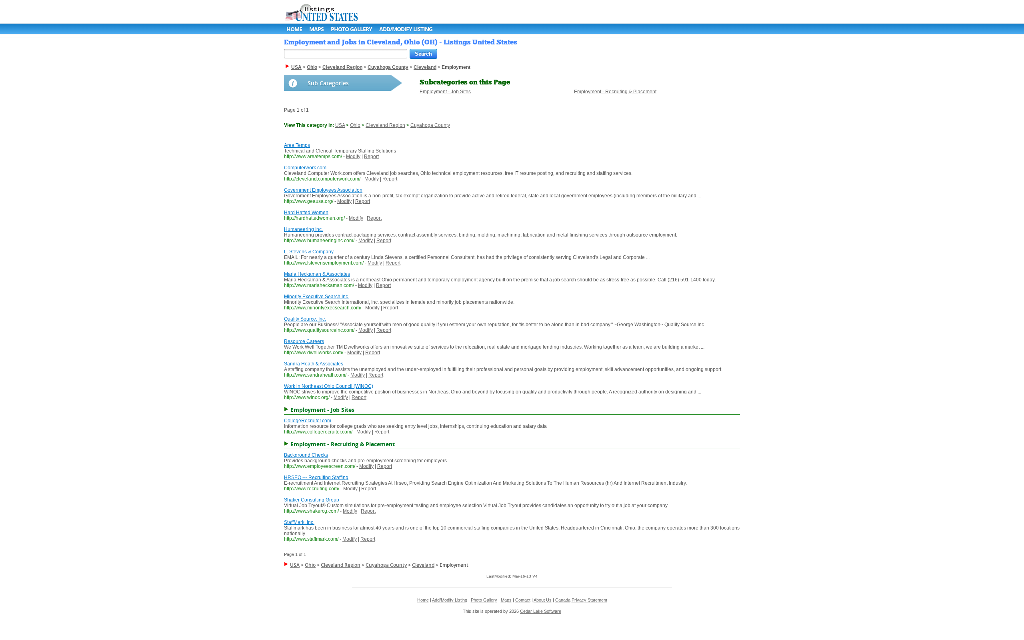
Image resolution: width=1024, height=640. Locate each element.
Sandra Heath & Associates (313, 364)
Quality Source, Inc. (305, 319)
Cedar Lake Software (540, 611)
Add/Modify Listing (405, 29)
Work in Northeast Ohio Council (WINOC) (328, 386)
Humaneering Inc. (303, 229)
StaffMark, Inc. (299, 522)
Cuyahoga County (430, 125)
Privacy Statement (589, 600)
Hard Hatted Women (306, 212)
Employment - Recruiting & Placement (615, 91)
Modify (353, 156)
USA (340, 125)
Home (294, 29)
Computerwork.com (305, 168)
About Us (543, 600)
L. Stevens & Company (309, 252)
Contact (522, 600)
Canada (562, 600)
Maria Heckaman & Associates (317, 274)
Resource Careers (304, 341)
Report (371, 156)
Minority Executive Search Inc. (316, 296)
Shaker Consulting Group (311, 500)
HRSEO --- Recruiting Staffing (316, 477)
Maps (316, 29)
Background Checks (306, 455)
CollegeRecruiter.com (307, 420)
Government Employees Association (323, 190)
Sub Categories (328, 83)
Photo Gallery (351, 29)
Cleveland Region (385, 125)
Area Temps (297, 145)
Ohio (355, 125)
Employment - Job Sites (445, 91)
